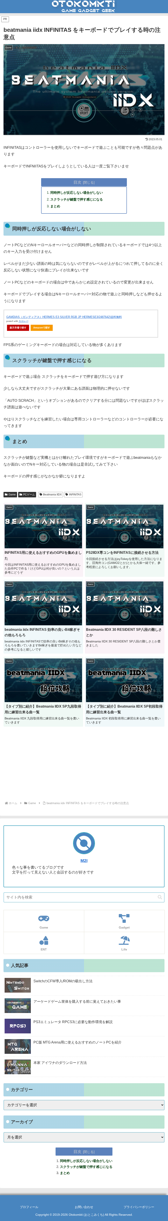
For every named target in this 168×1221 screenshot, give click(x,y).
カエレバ (23, 321)
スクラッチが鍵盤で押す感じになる (76, 199)
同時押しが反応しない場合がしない (76, 192)
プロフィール (29, 1207)
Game (12, 494)
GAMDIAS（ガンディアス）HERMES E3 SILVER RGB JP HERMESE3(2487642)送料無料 (64, 317)
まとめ (55, 206)
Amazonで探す (41, 327)
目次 (77, 182)
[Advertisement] (84, 765)
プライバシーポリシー (139, 1207)
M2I (84, 860)
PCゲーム (29, 494)
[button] (160, 897)
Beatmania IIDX (52, 494)
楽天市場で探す (18, 327)
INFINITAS (75, 494)
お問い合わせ (84, 1207)
